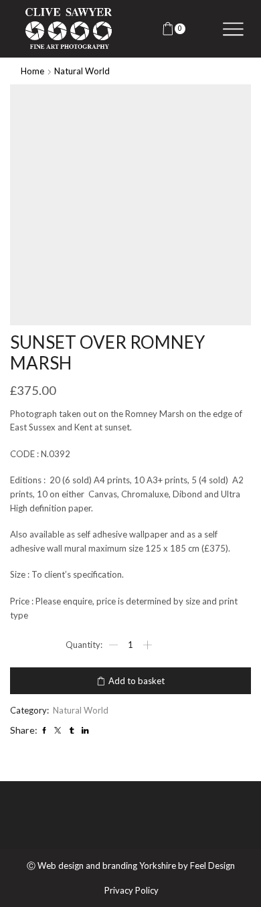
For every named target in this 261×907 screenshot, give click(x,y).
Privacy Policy (131, 890)
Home (32, 71)
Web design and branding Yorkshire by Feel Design (136, 865)
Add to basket (136, 680)
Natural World (82, 71)
